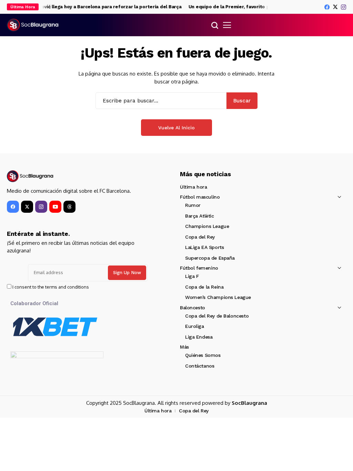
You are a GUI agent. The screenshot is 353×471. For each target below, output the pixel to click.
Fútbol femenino (199, 268)
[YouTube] (55, 207)
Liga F (192, 276)
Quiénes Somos (203, 355)
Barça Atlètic (199, 216)
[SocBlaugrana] (33, 25)
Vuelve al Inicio (176, 127)
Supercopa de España (210, 258)
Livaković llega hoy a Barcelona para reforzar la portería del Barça (103, 6)
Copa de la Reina (204, 287)
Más (184, 347)
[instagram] (343, 7)
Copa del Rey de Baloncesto (217, 316)
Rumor (193, 205)
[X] (335, 7)
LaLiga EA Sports (204, 247)
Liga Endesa (198, 337)
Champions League (207, 226)
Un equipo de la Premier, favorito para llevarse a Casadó (250, 6)
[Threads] (69, 207)
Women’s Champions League (218, 297)
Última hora (193, 187)
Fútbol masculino (200, 197)
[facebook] (327, 7)
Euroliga (194, 326)
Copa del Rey (200, 237)
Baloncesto (192, 307)
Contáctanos (199, 366)
